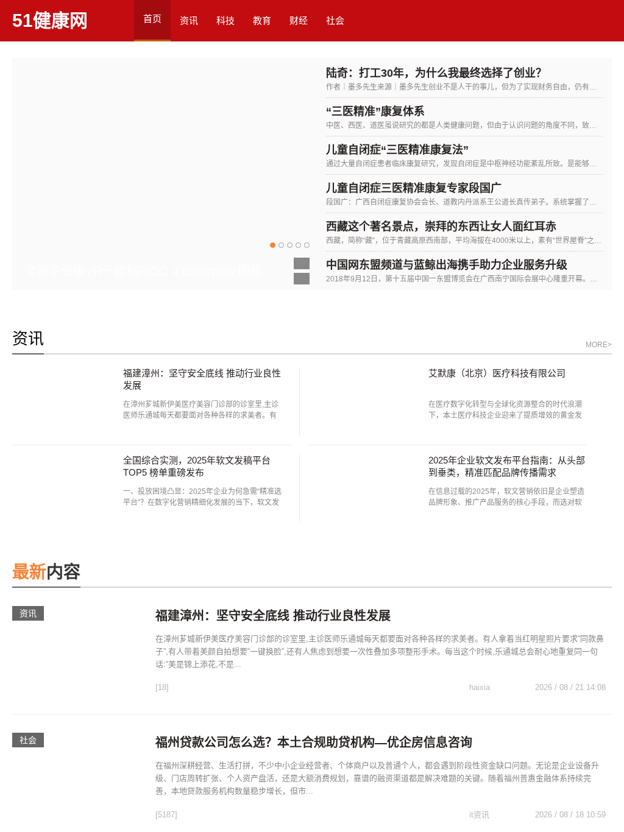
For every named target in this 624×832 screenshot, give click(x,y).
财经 (298, 20)
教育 (262, 20)
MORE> (599, 344)
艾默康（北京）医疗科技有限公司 (497, 373)
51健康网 (50, 20)
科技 (225, 20)
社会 (335, 20)
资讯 (189, 20)
